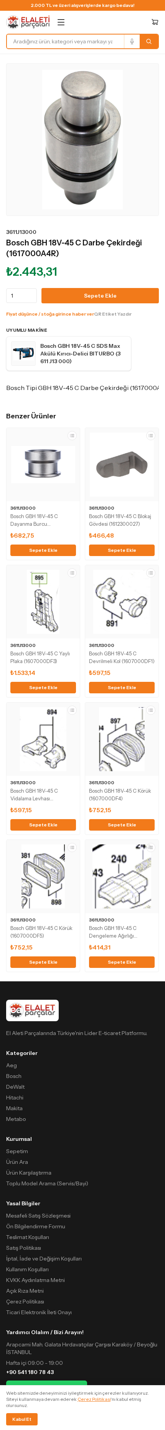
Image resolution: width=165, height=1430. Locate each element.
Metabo (16, 1119)
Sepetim (17, 1151)
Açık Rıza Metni (25, 1290)
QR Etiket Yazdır (113, 314)
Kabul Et (21, 1419)
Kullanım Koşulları (27, 1269)
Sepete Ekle (100, 295)
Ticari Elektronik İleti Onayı (39, 1312)
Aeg (11, 1065)
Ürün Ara (17, 1161)
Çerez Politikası (25, 1301)
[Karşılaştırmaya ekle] (72, 435)
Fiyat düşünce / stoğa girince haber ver (50, 314)
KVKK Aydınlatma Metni (35, 1280)
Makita (14, 1108)
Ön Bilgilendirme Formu (35, 1226)
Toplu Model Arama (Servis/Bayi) (47, 1183)
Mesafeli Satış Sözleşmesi (38, 1215)
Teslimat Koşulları (27, 1237)
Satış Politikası (23, 1247)
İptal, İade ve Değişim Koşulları (44, 1258)
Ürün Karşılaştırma (28, 1172)
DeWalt (15, 1086)
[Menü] (61, 22)
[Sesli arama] (132, 41)
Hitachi (14, 1097)
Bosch (13, 1076)
